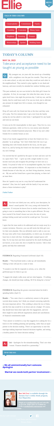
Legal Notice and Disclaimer (26, 419)
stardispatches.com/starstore (33, 406)
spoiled (22, 43)
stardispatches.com (33, 402)
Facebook (37, 416)
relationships (11, 43)
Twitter (31, 416)
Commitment (26, 24)
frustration (22, 30)
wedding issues (35, 43)
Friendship (10, 30)
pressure (32, 36)
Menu (49, 2)
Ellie (11, 5)
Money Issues (35, 30)
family (37, 24)
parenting (21, 36)
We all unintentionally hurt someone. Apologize (22, 366)
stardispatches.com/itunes (13, 408)
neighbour (10, 36)
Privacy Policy (26, 422)
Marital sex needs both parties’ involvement (27, 372)
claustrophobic (12, 24)
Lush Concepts (11, 416)
